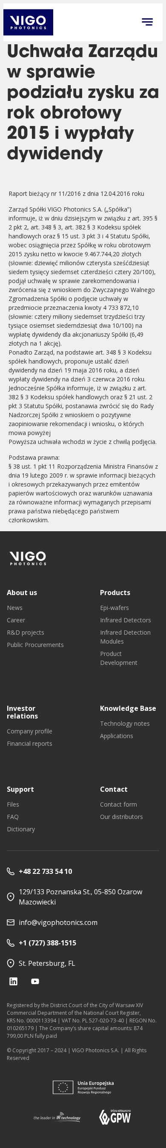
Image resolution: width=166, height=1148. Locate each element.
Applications (116, 736)
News (15, 608)
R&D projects (25, 632)
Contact (114, 789)
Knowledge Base (128, 708)
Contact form (118, 804)
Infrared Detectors (125, 620)
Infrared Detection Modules (125, 636)
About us (22, 592)
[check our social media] (13, 981)
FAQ (13, 817)
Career (16, 620)
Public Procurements (35, 645)
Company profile (29, 731)
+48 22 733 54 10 (45, 871)
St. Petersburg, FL (47, 963)
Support (20, 789)
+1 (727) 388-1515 (47, 943)
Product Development (118, 658)
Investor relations (22, 712)
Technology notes (125, 723)
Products (115, 592)
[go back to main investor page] (28, 22)
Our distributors (121, 817)
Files (13, 804)
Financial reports (29, 743)
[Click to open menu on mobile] (147, 22)
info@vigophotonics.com (58, 922)
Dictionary (21, 829)
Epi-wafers (114, 608)
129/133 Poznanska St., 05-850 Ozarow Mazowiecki (80, 897)
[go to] (28, 558)
